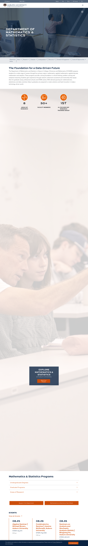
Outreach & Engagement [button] (63, 59)
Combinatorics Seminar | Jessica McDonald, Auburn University (44, 527)
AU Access (75, 1)
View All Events (14, 516)
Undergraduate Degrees (19, 483)
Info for (23, 1)
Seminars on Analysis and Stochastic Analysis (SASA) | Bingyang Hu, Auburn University (67, 529)
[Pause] (82, 12)
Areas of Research (17, 492)
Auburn (8, 1)
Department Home (13, 60)
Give (69, 1)
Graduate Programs (17, 487)
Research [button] (25, 59)
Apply (57, 1)
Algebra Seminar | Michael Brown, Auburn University (20, 526)
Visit (63, 1)
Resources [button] (51, 59)
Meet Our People (44, 381)
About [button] (19, 59)
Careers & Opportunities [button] (78, 59)
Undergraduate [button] (42, 59)
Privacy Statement (57, 542)
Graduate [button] (33, 59)
